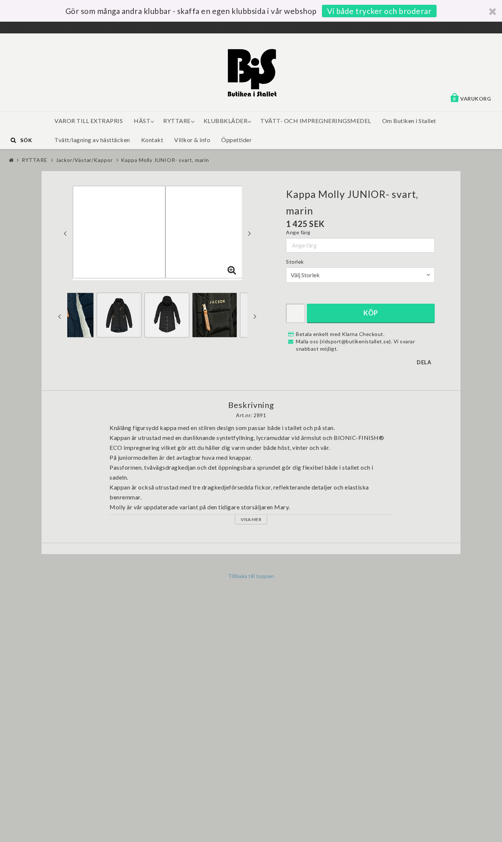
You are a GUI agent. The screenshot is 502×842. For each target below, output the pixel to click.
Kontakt (152, 139)
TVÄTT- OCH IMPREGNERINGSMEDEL (315, 120)
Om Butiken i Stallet (409, 120)
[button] (232, 270)
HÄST (142, 120)
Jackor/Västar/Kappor (84, 160)
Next (249, 233)
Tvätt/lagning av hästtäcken (92, 139)
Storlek (295, 262)
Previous (65, 233)
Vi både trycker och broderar (379, 10)
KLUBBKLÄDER (226, 120)
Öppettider (236, 139)
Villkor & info (192, 139)
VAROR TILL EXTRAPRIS (88, 120)
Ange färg (298, 232)
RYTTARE (177, 120)
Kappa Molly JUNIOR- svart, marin (165, 160)
